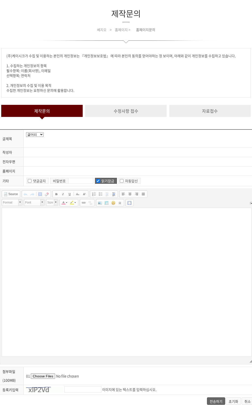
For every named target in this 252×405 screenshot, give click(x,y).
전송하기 (216, 401)
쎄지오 (102, 29)
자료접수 (210, 111)
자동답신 (131, 180)
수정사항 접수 (126, 111)
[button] (10, 194)
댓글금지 (39, 180)
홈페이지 (8, 170)
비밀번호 (59, 180)
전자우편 (8, 161)
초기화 (233, 401)
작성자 (7, 152)
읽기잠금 (107, 180)
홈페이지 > (123, 29)
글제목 (7, 138)
